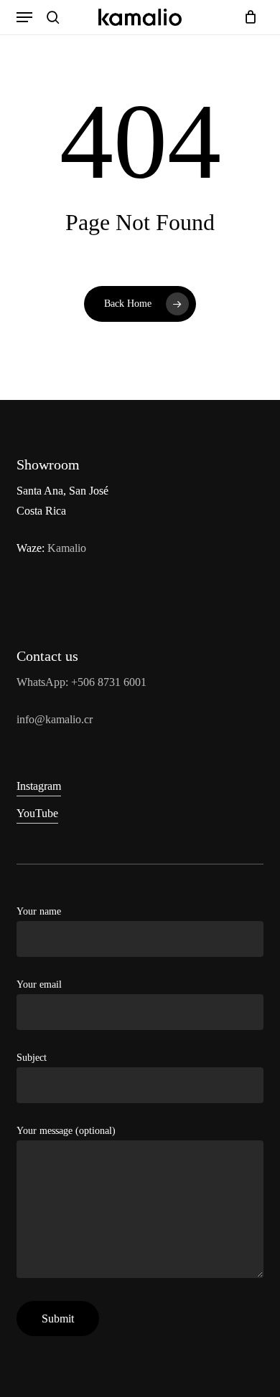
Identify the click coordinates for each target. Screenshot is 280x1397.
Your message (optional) (66, 1130)
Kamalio (66, 548)
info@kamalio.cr (55, 719)
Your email (39, 984)
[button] (24, 17)
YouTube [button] (37, 813)
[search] (53, 17)
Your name (39, 911)
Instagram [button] (39, 786)
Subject (32, 1057)
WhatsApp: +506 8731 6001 (81, 682)
